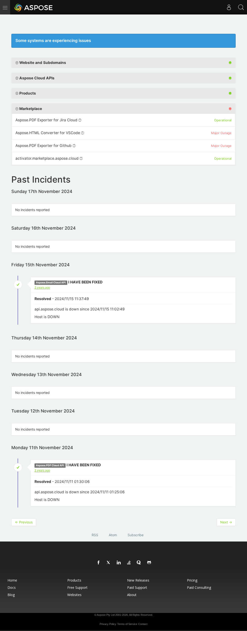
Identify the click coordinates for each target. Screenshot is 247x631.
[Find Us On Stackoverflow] (129, 563)
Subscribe (136, 535)
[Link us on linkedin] (119, 563)
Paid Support (137, 587)
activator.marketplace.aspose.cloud (47, 158)
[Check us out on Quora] (139, 563)
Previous (24, 522)
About (132, 594)
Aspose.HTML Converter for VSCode (47, 132)
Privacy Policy (108, 624)
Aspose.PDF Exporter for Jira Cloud (46, 120)
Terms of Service (127, 624)
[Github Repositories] (149, 563)
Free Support (77, 587)
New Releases (138, 580)
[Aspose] (34, 7)
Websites (74, 594)
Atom (113, 535)
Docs (11, 587)
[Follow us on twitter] (109, 563)
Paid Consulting (199, 587)
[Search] (241, 7)
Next (226, 522)
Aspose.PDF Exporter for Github (43, 145)
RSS (95, 535)
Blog (11, 594)
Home (12, 580)
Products (74, 580)
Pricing (192, 580)
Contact (142, 624)
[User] (229, 7)
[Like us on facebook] (99, 563)
